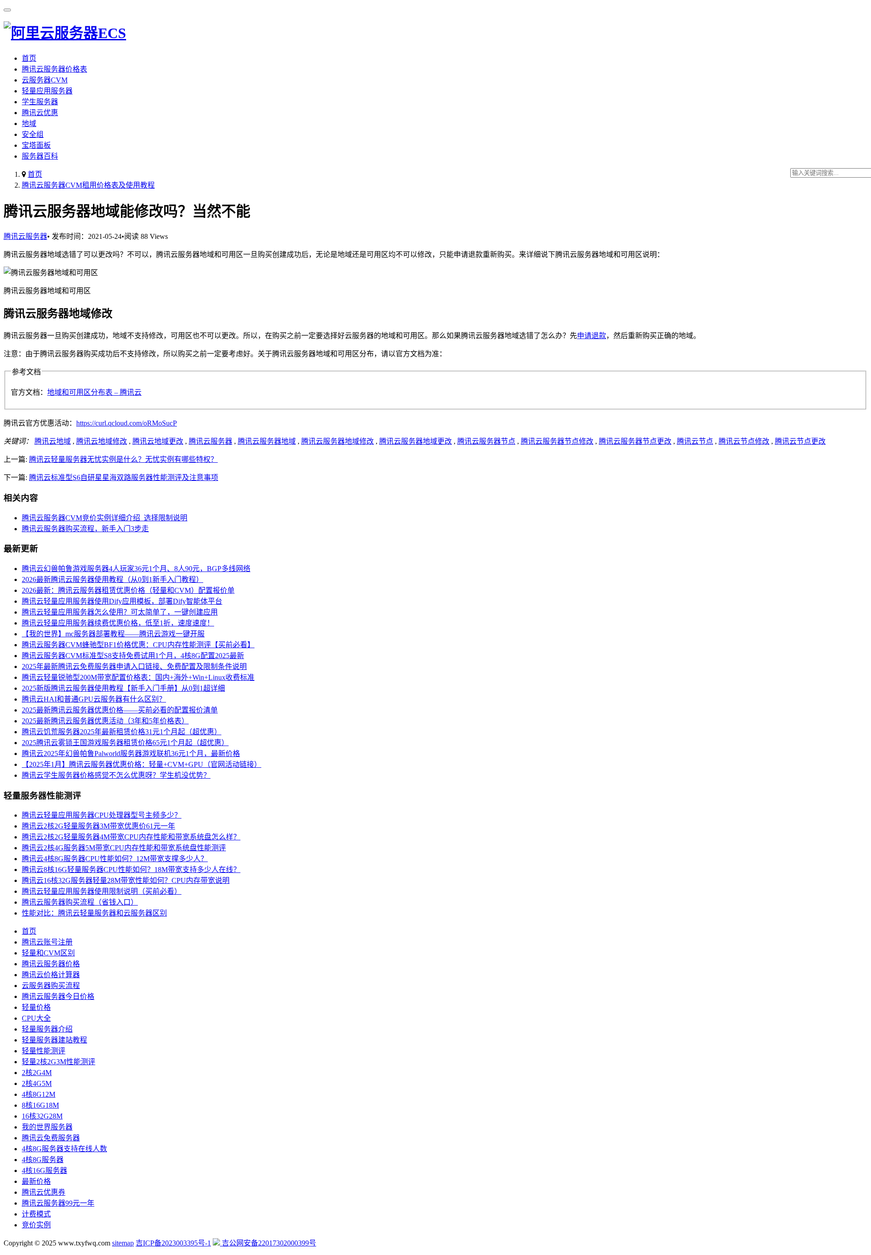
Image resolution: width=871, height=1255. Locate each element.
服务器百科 (40, 156)
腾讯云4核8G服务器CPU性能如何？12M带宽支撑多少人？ (115, 859)
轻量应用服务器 (47, 91)
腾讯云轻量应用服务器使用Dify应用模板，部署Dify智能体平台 (122, 601)
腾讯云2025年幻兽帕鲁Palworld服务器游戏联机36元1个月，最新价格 (131, 753)
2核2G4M (37, 1072)
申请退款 (591, 335)
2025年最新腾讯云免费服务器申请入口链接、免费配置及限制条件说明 (134, 666)
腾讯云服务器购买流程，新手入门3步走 (85, 529)
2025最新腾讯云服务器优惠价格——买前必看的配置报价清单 (120, 710)
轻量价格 (36, 1007)
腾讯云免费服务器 (51, 1138)
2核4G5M (37, 1083)
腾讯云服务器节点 (486, 441)
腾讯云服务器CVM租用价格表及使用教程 (88, 185)
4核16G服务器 (44, 1170)
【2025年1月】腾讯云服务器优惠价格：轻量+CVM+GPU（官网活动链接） (141, 764)
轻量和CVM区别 (48, 953)
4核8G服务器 (43, 1159)
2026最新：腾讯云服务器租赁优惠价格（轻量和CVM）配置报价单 (128, 590)
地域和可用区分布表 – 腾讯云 (94, 392)
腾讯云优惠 (40, 112)
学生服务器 (40, 102)
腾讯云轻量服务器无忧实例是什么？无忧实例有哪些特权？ (123, 459)
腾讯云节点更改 (800, 441)
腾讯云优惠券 (43, 1192)
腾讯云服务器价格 (51, 964)
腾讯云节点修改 (744, 441)
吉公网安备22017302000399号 (268, 1243)
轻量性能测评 (43, 1051)
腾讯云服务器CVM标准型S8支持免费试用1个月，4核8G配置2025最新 (133, 655)
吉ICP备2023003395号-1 (173, 1243)
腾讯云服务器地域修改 (337, 441)
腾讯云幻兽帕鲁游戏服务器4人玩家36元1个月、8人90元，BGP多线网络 (136, 568)
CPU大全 (36, 1018)
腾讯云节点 (695, 441)
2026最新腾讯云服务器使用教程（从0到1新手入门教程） (112, 579)
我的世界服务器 (47, 1127)
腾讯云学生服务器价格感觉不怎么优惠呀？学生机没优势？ (116, 775)
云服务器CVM (45, 80)
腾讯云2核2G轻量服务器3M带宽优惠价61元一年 (98, 826)
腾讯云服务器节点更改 (635, 441)
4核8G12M (38, 1094)
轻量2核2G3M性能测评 (58, 1062)
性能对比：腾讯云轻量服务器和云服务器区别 (94, 913)
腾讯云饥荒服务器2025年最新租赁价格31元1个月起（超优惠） (121, 732)
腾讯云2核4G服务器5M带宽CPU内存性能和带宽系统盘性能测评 (124, 848)
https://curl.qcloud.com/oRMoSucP (126, 423)
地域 (29, 123)
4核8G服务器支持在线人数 (64, 1149)
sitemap (123, 1243)
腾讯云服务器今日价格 (58, 996)
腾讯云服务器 (25, 236)
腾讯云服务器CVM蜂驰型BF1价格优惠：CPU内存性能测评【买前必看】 (138, 645)
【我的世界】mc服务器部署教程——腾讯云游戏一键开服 (113, 634)
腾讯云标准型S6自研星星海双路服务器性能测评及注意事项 (123, 477)
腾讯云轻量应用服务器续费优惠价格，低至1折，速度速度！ (118, 623)
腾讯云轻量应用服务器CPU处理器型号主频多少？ (101, 815)
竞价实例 (36, 1225)
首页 (29, 58)
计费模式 (36, 1214)
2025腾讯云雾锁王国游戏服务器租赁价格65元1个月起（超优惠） (125, 742)
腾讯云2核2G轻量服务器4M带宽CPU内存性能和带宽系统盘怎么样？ (131, 837)
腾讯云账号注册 (47, 942)
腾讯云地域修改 (101, 441)
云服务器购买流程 (51, 985)
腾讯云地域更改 (157, 441)
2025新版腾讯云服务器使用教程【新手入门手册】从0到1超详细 (123, 688)
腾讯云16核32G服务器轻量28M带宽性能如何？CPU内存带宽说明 (126, 880)
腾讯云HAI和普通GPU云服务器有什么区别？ (94, 699)
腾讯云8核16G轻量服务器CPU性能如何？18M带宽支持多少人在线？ (131, 869)
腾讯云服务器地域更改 (415, 441)
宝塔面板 (36, 145)
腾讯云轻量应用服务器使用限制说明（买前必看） (101, 891)
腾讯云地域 (52, 441)
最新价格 (36, 1181)
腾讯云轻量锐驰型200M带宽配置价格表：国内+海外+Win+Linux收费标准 (138, 677)
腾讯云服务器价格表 (54, 69)
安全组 (33, 134)
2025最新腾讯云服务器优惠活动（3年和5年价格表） (105, 721)
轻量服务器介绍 (47, 1029)
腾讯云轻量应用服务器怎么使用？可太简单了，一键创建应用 (120, 612)
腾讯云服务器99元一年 (58, 1203)
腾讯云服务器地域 (267, 441)
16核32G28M (42, 1116)
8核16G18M (40, 1105)
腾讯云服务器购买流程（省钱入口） (80, 902)
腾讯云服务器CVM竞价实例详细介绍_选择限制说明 (104, 518)
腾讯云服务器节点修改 (557, 441)
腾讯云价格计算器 (51, 975)
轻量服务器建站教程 (54, 1040)
